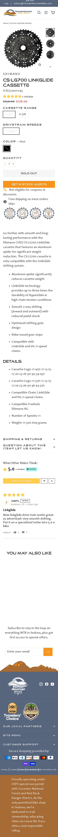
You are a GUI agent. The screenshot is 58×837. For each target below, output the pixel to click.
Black (7, 148)
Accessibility (32, 770)
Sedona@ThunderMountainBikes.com (33, 4)
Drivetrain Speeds (22, 124)
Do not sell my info (48, 770)
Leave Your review (21, 481)
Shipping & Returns (23, 439)
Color (14, 141)
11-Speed (11, 131)
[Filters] (44, 481)
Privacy (4, 770)
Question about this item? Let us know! (24, 447)
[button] (12, 96)
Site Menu (12, 735)
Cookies (13, 770)
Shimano (12, 74)
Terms (21, 770)
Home (5, 23)
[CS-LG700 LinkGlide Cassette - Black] (5, 615)
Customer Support (21, 744)
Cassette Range (20, 107)
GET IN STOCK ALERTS (29, 184)
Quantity (12, 158)
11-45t (9, 114)
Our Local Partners (22, 726)
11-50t (22, 114)
